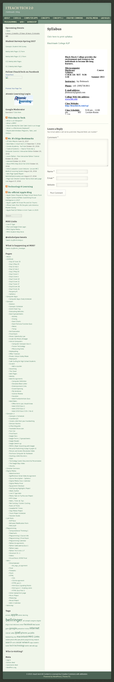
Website (51, 184)
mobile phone (10, 640)
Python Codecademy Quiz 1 (18, 546)
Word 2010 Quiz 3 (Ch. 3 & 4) (22, 411)
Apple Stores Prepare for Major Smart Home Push (24, 195)
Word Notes (13, 401)
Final (11, 568)
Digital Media (92, 18)
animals (8, 615)
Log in (9, 660)
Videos (11, 556)
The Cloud (12, 371)
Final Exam (13, 334)
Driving (14, 319)
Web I (22, 22)
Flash (11, 573)
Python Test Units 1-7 (16, 551)
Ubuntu (12, 466)
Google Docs (13, 436)
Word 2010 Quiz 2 (18, 409)
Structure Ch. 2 (14, 553)
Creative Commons (74, 18)
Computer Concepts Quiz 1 (21, 344)
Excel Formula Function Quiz (22, 324)
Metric (14, 326)
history (27, 629)
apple (14, 614)
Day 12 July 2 (14, 269)
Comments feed (12, 665)
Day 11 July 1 (13, 266)
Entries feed (11, 662)
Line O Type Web (15, 493)
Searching (13, 369)
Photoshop (13, 598)
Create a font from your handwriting (21, 421)
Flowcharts (13, 533)
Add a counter (17, 366)
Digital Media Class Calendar (19, 481)
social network (22, 642)
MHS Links (33, 636)
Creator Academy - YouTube (16, 146)
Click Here (17, 112)
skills (14, 643)
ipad (17, 632)
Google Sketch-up (15, 443)
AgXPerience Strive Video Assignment (22, 476)
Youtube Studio (14, 516)
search (9, 642)
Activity (14, 316)
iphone (24, 632)
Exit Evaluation (14, 331)
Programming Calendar (17, 541)
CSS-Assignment (18, 580)
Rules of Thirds (14, 506)
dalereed (10, 161)
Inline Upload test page (17, 593)
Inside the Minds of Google (18, 339)
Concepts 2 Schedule (16, 416)
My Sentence (16, 391)
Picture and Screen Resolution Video (22, 451)
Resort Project (14, 600)
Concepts (45, 18)
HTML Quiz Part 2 (18, 590)
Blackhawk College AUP (58, 43)
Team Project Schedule (17, 513)
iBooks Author (14, 491)
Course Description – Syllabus (20, 478)
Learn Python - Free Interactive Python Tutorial (23, 156)
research (36, 640)
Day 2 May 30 (14, 271)
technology (19, 645)
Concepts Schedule (16, 306)
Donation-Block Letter (19, 384)
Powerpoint (13, 359)
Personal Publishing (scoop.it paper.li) (22, 448)
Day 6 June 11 (14, 281)
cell (24, 621)
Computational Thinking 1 (18, 531)
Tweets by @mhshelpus (14, 240)
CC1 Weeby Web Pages (14, 61)
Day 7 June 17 (14, 284)
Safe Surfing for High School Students (22, 361)
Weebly (11, 376)
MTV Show (13, 498)
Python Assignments (16, 543)
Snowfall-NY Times (16, 508)
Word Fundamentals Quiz (21, 399)
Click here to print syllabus (59, 36)
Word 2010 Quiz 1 (18, 406)
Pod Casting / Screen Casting (19, 503)
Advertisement (14, 473)
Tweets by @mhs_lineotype (15, 248)
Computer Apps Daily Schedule (20, 299)
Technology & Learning (20, 186)
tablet (7, 646)
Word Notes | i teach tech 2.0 (17, 144)
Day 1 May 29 (14, 264)
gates (7, 629)
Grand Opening (17, 389)
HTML (11, 575)
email (21, 625)
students (36, 643)
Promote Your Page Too (14, 88)
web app (34, 646)
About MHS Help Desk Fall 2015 (18, 164)
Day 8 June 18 (14, 286)
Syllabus (12, 294)
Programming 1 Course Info (19, 536)
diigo (7, 625)
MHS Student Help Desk (15, 232)
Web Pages (13, 374)
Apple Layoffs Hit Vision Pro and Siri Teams (22, 203)
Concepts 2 (58, 18)
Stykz (11, 458)
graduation (20, 629)
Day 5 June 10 (14, 279)
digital (39, 621)
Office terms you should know (22, 404)
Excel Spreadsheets (16, 314)
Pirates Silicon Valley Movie (19, 356)
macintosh (22, 636)
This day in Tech (16, 118)
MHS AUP (12, 526)
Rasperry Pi (13, 291)
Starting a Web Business (18, 456)
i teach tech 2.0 (19, 8)
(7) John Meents (12, 141)
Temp (14, 329)
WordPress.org (11, 667)
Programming (10, 22)
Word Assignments (16, 379)
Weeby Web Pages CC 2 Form (16, 56)
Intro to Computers (16, 341)
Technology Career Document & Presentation (25, 461)
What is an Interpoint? (15, 121)
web (30, 646)
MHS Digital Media (13, 229)
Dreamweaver (14, 563)
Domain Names (15, 423)
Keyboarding (13, 351)
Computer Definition (19, 381)
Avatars (12, 304)
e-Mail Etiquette (15, 426)
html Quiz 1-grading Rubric (21, 585)
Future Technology (18, 346)
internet (34, 628)
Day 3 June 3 (13, 274)
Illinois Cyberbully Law (17, 336)
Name (50, 171)
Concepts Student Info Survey (16, 46)
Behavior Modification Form (18, 523)
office (15, 640)
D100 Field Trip (15, 309)
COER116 (17, 18)
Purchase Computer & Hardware (21, 453)
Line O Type (11, 224)
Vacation (15, 396)
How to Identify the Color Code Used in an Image (23, 126)
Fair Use (12, 431)
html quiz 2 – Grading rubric (22, 588)
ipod (28, 633)
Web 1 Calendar (15, 603)
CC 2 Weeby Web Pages (14, 66)
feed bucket (36, 625)
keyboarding (9, 637)
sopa (31, 643)
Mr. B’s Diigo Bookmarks (21, 138)
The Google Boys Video (17, 463)
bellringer (14, 619)
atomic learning (23, 615)
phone (22, 640)
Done (8, 31)
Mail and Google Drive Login (16, 227)
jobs (32, 632)
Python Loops (13, 548)
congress (33, 621)
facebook (28, 624)
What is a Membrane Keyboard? (18, 128)
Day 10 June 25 (15, 262)
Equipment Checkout (16, 486)
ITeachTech (9, 75)
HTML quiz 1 (16, 583)
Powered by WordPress (52, 677)
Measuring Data (18, 349)
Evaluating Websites (16, 311)
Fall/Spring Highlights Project (19, 488)
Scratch (12, 364)
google (13, 628)
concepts (27, 621)
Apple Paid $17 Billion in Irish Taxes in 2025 (22, 210)
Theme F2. (67, 677)
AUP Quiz (12, 521)
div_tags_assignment (19, 565)
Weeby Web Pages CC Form (15, 51)
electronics (16, 625)
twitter (27, 646)
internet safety (10, 633)
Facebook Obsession (16, 428)
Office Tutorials (14, 354)
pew (19, 640)
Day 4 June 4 (14, 276)
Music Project (14, 595)
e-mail (11, 625)
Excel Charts (16, 321)
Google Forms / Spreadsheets (19, 438)
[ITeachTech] (14, 78)
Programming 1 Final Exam (19, 538)
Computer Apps (31, 18)
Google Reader (14, 441)
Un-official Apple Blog (20, 192)
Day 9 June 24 (14, 289)
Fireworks (12, 570)
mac (15, 637)
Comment (52, 137)
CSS (13, 578)
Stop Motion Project (16, 511)
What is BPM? (11, 123)
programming (29, 640)
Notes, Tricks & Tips (16, 501)
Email (50, 178)
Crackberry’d (13, 418)
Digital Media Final (16, 483)
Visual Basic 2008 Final (18, 558)
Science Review (17, 394)
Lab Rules (105, 18)
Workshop (32, 22)
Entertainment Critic (19, 386)
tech (12, 645)
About (7, 18)
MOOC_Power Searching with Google (22, 446)
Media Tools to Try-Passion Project (21, 496)
